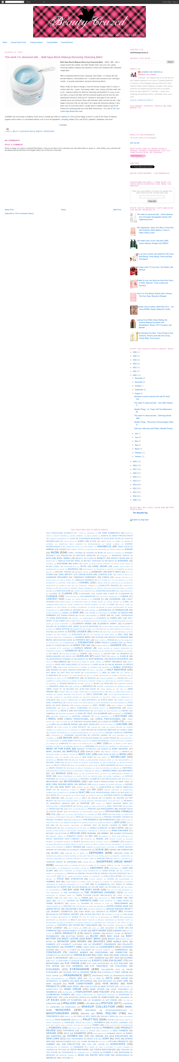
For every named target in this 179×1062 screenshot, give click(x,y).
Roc (91, 836)
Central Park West (67, 583)
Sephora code (121, 853)
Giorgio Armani (83, 648)
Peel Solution (114, 806)
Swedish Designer (67, 884)
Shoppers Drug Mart (114, 861)
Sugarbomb (124, 879)
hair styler (91, 986)
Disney (113, 613)
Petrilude (80, 809)
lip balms (52, 1000)
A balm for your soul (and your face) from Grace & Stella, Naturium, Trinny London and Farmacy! (155, 282)
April (137, 445)
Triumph (85, 903)
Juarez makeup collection (69, 694)
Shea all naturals (121, 858)
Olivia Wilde (65, 795)
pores (96, 1025)
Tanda (119, 884)
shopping (56, 1036)
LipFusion (55, 735)
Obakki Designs (111, 790)
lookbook (128, 1003)
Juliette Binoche (91, 697)
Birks (76, 563)
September (139, 390)
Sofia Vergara (65, 871)
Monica (116, 768)
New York (124, 781)
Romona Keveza (63, 841)
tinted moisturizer (105, 1050)
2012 (135, 488)
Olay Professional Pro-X (104, 792)
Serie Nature (70, 856)
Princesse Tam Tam (64, 817)
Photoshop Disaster (92, 811)
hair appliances (83, 981)
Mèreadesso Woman (121, 773)
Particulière (52, 806)
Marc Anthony (120, 749)
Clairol (53, 593)
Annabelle (104, 546)
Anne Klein (123, 546)
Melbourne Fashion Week (100, 760)
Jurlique (50, 700)
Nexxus (83, 784)
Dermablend (105, 610)
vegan (96, 1052)
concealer (53, 952)
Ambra (118, 541)
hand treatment (120, 989)
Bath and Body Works (58, 558)
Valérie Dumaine (95, 909)
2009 (135, 500)
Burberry (97, 572)
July (137, 434)
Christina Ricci (126, 591)
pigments (100, 1022)
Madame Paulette (74, 746)
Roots (77, 841)
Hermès (55, 670)
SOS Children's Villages (119, 844)
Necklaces (111, 779)
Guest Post (101, 656)
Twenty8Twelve (53, 906)
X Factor (110, 922)
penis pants (124, 1020)
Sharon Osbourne (54, 858)
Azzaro (90, 553)
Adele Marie (91, 536)
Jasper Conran (123, 681)
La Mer (52, 724)
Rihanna (91, 833)
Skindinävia (65, 868)
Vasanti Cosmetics (62, 912)
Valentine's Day (74, 909)
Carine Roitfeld (122, 577)
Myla (105, 773)
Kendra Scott (98, 708)
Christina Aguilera (106, 591)
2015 (135, 477)
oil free (78, 1016)
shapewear (98, 1033)
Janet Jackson (78, 681)
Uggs (91, 906)
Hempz (84, 667)
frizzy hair (75, 978)
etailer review (79, 961)
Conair (124, 596)
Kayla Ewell (117, 705)
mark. (129, 1007)
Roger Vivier (116, 839)
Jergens (87, 686)
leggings (124, 997)
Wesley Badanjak (106, 920)
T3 (80, 884)
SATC (81, 844)
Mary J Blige (69, 754)
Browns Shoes (81, 572)
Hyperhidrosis (91, 672)
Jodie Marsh (106, 689)
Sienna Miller (78, 865)
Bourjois (73, 569)
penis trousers (53, 1022)
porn (107, 1025)
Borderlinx (51, 569)
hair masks (111, 983)
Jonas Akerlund (81, 692)
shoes (129, 1033)
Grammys (124, 653)
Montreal (128, 768)
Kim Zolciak (112, 711)
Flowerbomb (68, 642)
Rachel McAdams (71, 825)
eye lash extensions (98, 963)
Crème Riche (97, 602)
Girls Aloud (103, 648)
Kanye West (107, 700)
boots (111, 939)
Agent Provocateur (122, 536)
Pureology (109, 820)
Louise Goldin (115, 741)
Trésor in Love (101, 903)
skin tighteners (74, 1039)
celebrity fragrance (104, 944)
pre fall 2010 (74, 1028)
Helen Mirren (115, 664)
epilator (63, 961)
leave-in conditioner (103, 997)
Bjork (85, 563)
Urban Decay (53, 909)
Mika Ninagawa (109, 762)
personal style (73, 1022)
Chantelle (115, 583)
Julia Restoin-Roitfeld (119, 694)
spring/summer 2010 (66, 1041)
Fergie (111, 640)
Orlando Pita (71, 798)
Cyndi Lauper (73, 604)
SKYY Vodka (99, 844)
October (138, 386)
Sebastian (127, 850)
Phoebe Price (126, 809)
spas (117, 1039)
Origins (55, 798)
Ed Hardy (61, 621)
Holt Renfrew (116, 670)
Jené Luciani (73, 686)
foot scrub (52, 975)
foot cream (121, 972)
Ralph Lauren (109, 825)
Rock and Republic (121, 836)
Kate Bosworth (103, 702)
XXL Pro (121, 922)
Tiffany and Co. (54, 898)
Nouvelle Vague (68, 790)
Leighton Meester (106, 730)
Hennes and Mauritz (100, 667)
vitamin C (108, 1052)
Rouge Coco (89, 841)
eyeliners (53, 969)
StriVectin (77, 879)
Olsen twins (79, 795)
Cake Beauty (65, 574)
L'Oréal (51, 719)
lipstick (106, 1003)
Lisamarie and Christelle (152, 72)
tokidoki (125, 1049)
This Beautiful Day (140, 513)
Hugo (77, 672)
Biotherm (62, 564)
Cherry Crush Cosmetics (82, 588)
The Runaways (52, 892)
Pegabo (129, 806)
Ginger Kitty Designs (60, 648)
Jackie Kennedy (107, 678)
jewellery (52, 997)
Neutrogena (72, 781)
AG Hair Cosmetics (109, 533)
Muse (76, 773)
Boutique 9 (88, 569)
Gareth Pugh (101, 645)
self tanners (120, 1031)
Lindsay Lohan (112, 732)
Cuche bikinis (113, 602)
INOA (113, 672)
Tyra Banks (81, 906)
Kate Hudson (119, 702)
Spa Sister (125, 871)
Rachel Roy (90, 825)
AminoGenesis (94, 544)
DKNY (112, 604)
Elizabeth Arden (82, 624)
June (137, 437)
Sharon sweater (73, 858)
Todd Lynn (73, 898)
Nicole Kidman (98, 784)
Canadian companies (85, 577)
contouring (101, 952)
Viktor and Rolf (93, 914)
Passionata (67, 806)
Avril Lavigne (75, 553)
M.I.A (92, 743)
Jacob (120, 678)
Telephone (54, 890)
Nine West (65, 787)
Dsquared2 (88, 618)
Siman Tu (92, 865)
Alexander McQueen (89, 538)
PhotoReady (73, 811)
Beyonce (109, 561)
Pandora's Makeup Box (62, 803)
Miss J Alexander (78, 765)
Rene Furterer (120, 831)
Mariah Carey (93, 751)
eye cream (72, 963)
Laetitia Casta (106, 724)
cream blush (82, 955)
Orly (84, 798)
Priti (78, 817)
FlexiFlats (54, 642)
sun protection (71, 1044)
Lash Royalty (79, 727)
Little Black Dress (89, 738)
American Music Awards (71, 544)
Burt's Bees (114, 572)
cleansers (106, 947)
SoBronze (114, 868)
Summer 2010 (53, 882)
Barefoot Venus (120, 555)
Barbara (104, 555)
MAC (99, 743)
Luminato (63, 743)
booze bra (125, 939)
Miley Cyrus (60, 765)
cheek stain (88, 947)
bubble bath (120, 942)
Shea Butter (103, 858)
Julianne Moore (71, 697)
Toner (85, 898)
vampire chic (83, 1052)
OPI (94, 789)
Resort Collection (56, 833)
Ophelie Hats (95, 795)
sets (66, 1033)
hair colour (53, 984)
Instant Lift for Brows (72, 675)
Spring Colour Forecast (114, 873)
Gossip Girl (110, 653)
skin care (52, 1039)
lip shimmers (95, 1000)
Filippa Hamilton (125, 640)
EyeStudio (77, 634)
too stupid (52, 1052)
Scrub (99, 849)
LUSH (115, 721)
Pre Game (116, 814)
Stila (60, 879)
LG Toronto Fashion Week (84, 721)
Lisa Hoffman (118, 735)
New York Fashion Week (59, 784)
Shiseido (72, 862)
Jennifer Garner (125, 683)
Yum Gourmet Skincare (113, 925)
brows (81, 941)
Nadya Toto (82, 776)
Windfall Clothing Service (79, 922)
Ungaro (100, 906)
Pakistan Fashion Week (68, 801)
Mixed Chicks (56, 768)
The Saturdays (72, 892)
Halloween (60, 662)
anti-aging (99, 930)
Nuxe (83, 790)
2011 (135, 492)
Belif (15, 131)
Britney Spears (63, 572)
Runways (129, 841)
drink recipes (80, 958)
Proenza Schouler (92, 817)
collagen (86, 950)
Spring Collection (87, 873)
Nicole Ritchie (115, 784)
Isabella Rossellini (121, 675)
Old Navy (125, 792)
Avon (55, 552)
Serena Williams (53, 856)
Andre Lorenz (113, 544)
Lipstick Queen (99, 735)
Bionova (49, 563)
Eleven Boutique (118, 621)
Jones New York (122, 692)
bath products (65, 933)
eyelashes (121, 966)
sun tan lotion (96, 1044)
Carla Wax (51, 580)
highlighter (84, 992)
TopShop (70, 901)
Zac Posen (73, 928)
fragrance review (123, 975)
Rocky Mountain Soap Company (63, 839)
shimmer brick (114, 1033)
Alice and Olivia (112, 538)
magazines (70, 1007)
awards (117, 931)
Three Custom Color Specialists (94, 895)
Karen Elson (124, 700)
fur (90, 978)
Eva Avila (107, 632)
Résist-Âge (71, 844)
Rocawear (103, 836)
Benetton (50, 561)
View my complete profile (141, 100)
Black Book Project (101, 563)
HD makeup (79, 659)
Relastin (104, 830)
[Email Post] (7, 129)
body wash (93, 939)
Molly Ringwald (85, 768)
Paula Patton (98, 806)
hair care (122, 981)
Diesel (65, 613)
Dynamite (101, 618)
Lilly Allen (97, 732)
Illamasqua (52, 675)
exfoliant (116, 960)
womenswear (122, 1055)
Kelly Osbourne (79, 708)
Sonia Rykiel (109, 871)
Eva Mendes (120, 632)
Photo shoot (56, 811)
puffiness (68, 1031)
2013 (135, 485)
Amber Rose (106, 541)
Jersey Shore (124, 686)
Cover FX (98, 599)
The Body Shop (90, 890)
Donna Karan (68, 615)
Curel (126, 602)
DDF (104, 604)
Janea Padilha (62, 681)
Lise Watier (64, 738)
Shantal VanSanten (121, 856)
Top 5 (59, 901)
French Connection (112, 642)
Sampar (89, 847)
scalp (92, 1030)
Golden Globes (70, 653)
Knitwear (117, 713)
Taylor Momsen (80, 887)
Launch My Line (98, 727)
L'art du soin (61, 721)
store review (88, 1041)
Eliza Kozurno (61, 623)
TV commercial (102, 884)
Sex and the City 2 (87, 856)
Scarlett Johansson (80, 850)
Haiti (48, 662)
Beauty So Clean (84, 558)
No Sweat (91, 787)
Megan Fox (62, 760)
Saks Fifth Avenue (54, 847)
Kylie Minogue (102, 716)
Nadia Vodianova (65, 776)
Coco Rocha (70, 596)
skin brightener (118, 1036)
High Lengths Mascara (74, 670)
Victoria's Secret (69, 914)
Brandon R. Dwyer (105, 569)
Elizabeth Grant (107, 624)
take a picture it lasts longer (114, 1047)
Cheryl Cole (102, 588)
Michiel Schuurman (90, 762)
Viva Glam (128, 914)
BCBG (100, 553)
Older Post (117, 210)
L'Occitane (120, 716)
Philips (92, 809)
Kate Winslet (63, 705)
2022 (135, 367)
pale (78, 1020)
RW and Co (52, 825)
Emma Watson (63, 629)
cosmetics (51, 955)
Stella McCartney (113, 876)
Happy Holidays (113, 662)
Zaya (94, 928)
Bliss (83, 566)
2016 (135, 473)
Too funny (117, 898)
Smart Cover (80, 868)
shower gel (75, 1036)
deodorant (62, 958)
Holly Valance (97, 670)
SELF (88, 844)
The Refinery (124, 890)
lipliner (89, 1003)
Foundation (86, 642)
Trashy (73, 903)
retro (82, 1030)
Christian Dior (62, 591)
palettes (90, 1019)
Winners (98, 922)
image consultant (84, 994)
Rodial (100, 839)
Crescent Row (81, 602)
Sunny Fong (85, 882)
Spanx (49, 873)
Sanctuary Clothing (105, 847)
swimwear (79, 1047)
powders (55, 1028)
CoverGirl (115, 599)
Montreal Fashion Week (61, 771)
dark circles (121, 955)
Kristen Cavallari (59, 716)
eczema (128, 958)
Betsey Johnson (92, 561)
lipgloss (68, 1003)
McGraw (49, 760)
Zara (85, 928)
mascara (63, 1009)
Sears (113, 850)
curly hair (103, 955)
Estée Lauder (77, 631)
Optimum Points (112, 795)
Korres (128, 713)
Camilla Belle (123, 574)
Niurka (80, 787)
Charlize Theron (86, 585)
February (138, 453)
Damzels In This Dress (56, 607)
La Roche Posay (69, 724)
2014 (135, 481)
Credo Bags (65, 602)
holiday (104, 992)
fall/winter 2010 (110, 969)
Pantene (85, 803)
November (139, 382)
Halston (75, 662)
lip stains (111, 1000)
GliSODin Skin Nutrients (113, 651)
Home (5, 42)
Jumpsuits (125, 697)
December (139, 378)
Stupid (110, 879)
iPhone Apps (122, 992)
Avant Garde (115, 549)
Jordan (49, 694)
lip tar (126, 1000)
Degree (77, 610)
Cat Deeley (120, 580)
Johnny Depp (64, 692)
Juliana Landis (53, 697)
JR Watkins (90, 678)
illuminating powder (58, 995)
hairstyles (52, 989)
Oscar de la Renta (101, 798)
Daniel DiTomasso (79, 607)
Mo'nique (71, 768)
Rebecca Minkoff (99, 828)
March (137, 449)
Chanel (84, 582)
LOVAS (105, 721)
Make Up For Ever (58, 749)
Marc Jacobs (53, 752)
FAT (88, 634)
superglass (51, 1047)
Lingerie (128, 733)
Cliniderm (124, 593)
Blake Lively (53, 566)
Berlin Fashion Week (69, 561)
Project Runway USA (57, 820)
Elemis (104, 621)
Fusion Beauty (62, 645)
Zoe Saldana (107, 928)
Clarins (67, 593)
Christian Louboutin (83, 591)
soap (105, 1039)
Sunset (106, 882)
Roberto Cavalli (75, 836)
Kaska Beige (87, 702)
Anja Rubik (88, 546)
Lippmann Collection (75, 735)
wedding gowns (66, 1055)
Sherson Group (54, 862)
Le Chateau (73, 730)
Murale (61, 773)
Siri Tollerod (123, 865)
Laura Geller (116, 727)
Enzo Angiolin (116, 629)
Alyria (93, 541)
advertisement (69, 931)
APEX (48, 536)
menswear (91, 1010)
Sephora (96, 852)
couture (65, 955)
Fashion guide (65, 640)
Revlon (75, 833)
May (137, 441)
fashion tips (70, 972)
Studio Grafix (96, 879)
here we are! (134, 143)
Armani (50, 549)
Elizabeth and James (68, 626)
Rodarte (88, 839)
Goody (84, 654)
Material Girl (52, 757)
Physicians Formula (119, 811)
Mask (123, 754)
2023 (135, 364)
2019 (135, 462)
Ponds (91, 814)
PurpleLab (125, 820)
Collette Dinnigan (108, 596)
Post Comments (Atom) (24, 213)
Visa (117, 914)
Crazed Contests (36, 42)
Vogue (75, 917)
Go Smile (53, 653)
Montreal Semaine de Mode (87, 771)
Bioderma (123, 561)
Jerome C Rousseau (105, 686)
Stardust (96, 876)
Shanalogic (104, 856)
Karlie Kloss (72, 702)
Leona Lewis (126, 730)
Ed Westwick (75, 621)
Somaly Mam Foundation (87, 871)
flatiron (106, 972)
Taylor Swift (98, 887)
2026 (135, 352)
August (138, 393)
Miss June (93, 765)
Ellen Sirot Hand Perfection (116, 626)
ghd (98, 978)
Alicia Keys (69, 541)
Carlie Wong (65, 580)
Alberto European (57, 538)
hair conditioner (81, 983)
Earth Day (116, 618)
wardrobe (124, 1052)
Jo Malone (68, 689)
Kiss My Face (85, 713)
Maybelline (118, 757)
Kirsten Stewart (66, 713)
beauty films (113, 933)
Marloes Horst (53, 754)
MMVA (118, 743)
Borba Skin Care (121, 566)
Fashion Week (83, 637)
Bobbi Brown (100, 566)
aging (84, 931)
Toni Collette (100, 898)
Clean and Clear (105, 593)
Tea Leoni (128, 887)
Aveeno (129, 549)
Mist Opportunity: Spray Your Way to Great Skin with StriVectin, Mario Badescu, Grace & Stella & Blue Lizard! (155, 230)
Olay (82, 792)
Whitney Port (124, 920)
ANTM (127, 533)
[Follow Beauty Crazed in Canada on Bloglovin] (138, 157)
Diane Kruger (52, 613)
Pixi (53, 814)
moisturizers (57, 1013)
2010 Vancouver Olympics (59, 533)
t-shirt (91, 1047)
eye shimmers (74, 966)
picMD (88, 1022)
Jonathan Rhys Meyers (101, 692)
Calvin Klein (85, 574)
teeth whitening (79, 1050)
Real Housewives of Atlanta (74, 828)
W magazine (104, 917)
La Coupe (129, 721)
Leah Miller (87, 730)
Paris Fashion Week (117, 803)
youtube (65, 1058)
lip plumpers (74, 1000)
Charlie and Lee (67, 585)
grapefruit (52, 981)
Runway (115, 842)
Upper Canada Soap (117, 906)
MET (111, 743)
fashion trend (88, 972)
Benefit (101, 558)
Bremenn (120, 569)
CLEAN (49, 574)
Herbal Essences (123, 667)
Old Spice (51, 795)
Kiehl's (64, 711)
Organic (128, 795)
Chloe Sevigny (117, 588)
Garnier (115, 645)
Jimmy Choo (52, 689)
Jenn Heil (109, 683)
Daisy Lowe (124, 604)
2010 (135, 496)
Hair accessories (118, 659)
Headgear (85, 664)
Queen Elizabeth (71, 822)
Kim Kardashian (82, 711)
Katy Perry (99, 705)
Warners (63, 920)
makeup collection (98, 1006)
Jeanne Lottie (84, 683)
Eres (128, 629)
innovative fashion (106, 994)
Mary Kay (85, 754)
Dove (103, 615)
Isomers (50, 678)
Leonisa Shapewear (58, 732)
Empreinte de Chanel (82, 629)
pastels (112, 1020)
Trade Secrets (55, 903)
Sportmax (59, 873)
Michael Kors (53, 762)
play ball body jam (55, 1025)
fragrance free (100, 975)
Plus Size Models (77, 814)
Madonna (90, 746)
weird (81, 1055)
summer (50, 1044)
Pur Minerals (90, 820)
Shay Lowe (89, 858)
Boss (62, 569)
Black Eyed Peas (122, 563)
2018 (135, 465)
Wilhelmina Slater (54, 922)
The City (111, 890)
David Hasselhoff (116, 607)
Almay (81, 541)
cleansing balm (27, 131)
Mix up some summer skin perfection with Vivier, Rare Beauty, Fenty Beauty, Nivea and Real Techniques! (155, 256)
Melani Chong (78, 760)
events (97, 960)
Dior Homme (90, 613)
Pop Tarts (103, 814)
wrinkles (51, 1058)
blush (94, 936)
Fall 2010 (123, 634)
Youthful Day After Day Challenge (77, 925)
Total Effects (105, 901)
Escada (50, 632)
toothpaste (68, 1052)
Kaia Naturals (89, 700)
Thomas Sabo (65, 895)
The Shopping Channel (100, 892)
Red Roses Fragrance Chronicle (82, 830)
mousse (85, 1014)
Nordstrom (105, 787)
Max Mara (102, 757)
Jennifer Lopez (56, 686)
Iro (88, 675)
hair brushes (105, 981)
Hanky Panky (95, 662)
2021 (135, 371)
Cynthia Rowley (91, 604)
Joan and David (88, 689)
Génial (113, 656)
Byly (128, 572)
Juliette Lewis (109, 697)
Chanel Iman (101, 583)
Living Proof (109, 738)
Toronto (85, 900)
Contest (52, 599)
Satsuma (61, 850)
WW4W (116, 917)
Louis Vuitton (98, 741)
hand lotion (97, 989)
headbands (67, 992)
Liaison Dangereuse (79, 732)
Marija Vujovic (111, 751)
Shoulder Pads (62, 865)
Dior (76, 612)
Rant (125, 825)
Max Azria (88, 757)
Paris (98, 803)
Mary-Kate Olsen (107, 754)
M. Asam (83, 743)
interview (124, 994)
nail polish (106, 1013)
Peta (70, 809)
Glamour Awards (91, 651)
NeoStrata (52, 782)
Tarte (63, 887)
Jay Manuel (51, 683)
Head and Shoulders (66, 664)
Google (96, 653)
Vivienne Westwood (59, 917)
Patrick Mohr (83, 806)
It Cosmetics (72, 678)
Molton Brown (102, 768)
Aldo (72, 538)
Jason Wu (109, 681)
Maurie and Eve (70, 757)
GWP (88, 645)
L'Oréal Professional (76, 719)
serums (51, 1033)
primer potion (91, 1028)
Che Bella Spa (61, 588)
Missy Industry (126, 765)
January (138, 456)
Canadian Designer (57, 577)
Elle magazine (90, 626)
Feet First (99, 640)
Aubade (63, 549)
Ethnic (96, 632)
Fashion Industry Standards (59, 637)
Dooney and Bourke (88, 615)
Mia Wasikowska (122, 760)
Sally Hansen (73, 847)
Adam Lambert (76, 536)
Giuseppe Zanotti (54, 651)
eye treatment (99, 966)
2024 (135, 360)
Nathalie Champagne (68, 779)
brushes (99, 941)
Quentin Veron (104, 822)
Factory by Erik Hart (104, 634)
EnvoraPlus (101, 629)
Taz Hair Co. (114, 887)
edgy (53, 961)
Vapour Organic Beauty (119, 909)
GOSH (76, 645)
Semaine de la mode (75, 853)
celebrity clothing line (74, 944)
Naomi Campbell (113, 776)
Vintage (108, 914)
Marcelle (73, 751)
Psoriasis (75, 820)
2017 (135, 469)
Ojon (72, 792)
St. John (68, 876)
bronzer (63, 941)
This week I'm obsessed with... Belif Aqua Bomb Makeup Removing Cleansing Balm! (54, 57)
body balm (113, 936)
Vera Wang (84, 911)
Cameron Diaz (105, 574)
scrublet (105, 1030)
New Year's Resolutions (102, 781)
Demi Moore (90, 610)
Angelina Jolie (73, 546)
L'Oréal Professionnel (108, 719)
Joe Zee (119, 689)
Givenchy (71, 651)
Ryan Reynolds (56, 844)
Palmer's (128, 801)
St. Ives (57, 876)
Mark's (125, 751)
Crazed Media (52, 42)
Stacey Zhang (82, 876)
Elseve (49, 629)
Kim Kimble (99, 711)
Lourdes (129, 741)
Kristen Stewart (81, 716)
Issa (59, 678)
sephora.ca (65, 117)
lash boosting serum (74, 997)
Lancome (122, 724)
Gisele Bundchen (121, 648)
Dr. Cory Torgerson (122, 615)
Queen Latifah (88, 822)
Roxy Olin (103, 841)
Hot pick (65, 672)
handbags (51, 992)
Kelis (63, 708)
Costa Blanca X (82, 599)
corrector (121, 952)
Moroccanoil (110, 771)
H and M (124, 656)
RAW (128, 822)
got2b (124, 978)
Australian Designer (97, 549)
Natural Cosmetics (91, 779)
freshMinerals (57, 978)
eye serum (52, 966)
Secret (55, 853)
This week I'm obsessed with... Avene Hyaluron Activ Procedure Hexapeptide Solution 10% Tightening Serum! (155, 216)
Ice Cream (125, 672)
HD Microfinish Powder (58, 659)
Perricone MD (56, 809)
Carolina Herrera (84, 580)
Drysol (75, 618)
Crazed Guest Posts (18, 42)
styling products (118, 1041)
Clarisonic (84, 593)
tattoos (62, 1049)
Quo (117, 822)
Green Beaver (53, 656)
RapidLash (51, 828)
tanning (50, 1049)
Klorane (102, 713)
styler (102, 1041)
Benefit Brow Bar (120, 558)
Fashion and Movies (106, 637)
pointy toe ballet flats (78, 1025)
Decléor (64, 610)
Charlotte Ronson (109, 585)
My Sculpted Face (90, 773)
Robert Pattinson (123, 833)
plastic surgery (119, 1022)
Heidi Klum (98, 664)
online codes (108, 1016)
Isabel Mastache (100, 675)
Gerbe (130, 645)
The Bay (67, 890)
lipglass (51, 1003)
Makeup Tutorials (86, 749)
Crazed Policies (67, 42)
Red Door (59, 830)
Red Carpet (118, 828)
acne (121, 928)
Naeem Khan (96, 776)
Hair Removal (96, 659)
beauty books (92, 933)
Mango (104, 749)
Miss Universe (108, 765)
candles (50, 944)
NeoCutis (126, 779)
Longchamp (54, 741)
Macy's (60, 746)
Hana (84, 662)
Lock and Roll (126, 738)
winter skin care (100, 1055)
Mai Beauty (125, 746)
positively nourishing (122, 1025)
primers (108, 1028)
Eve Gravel (62, 634)
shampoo (80, 1033)
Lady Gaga (89, 724)
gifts (109, 978)
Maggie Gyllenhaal (107, 746)
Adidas (104, 536)
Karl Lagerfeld (54, 702)
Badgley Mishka (114, 553)
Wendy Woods (88, 920)
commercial (121, 950)
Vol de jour (88, 917)
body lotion (70, 939)
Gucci (69, 656)
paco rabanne (63, 1020)
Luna (74, 743)
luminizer (55, 1007)
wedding (50, 1055)
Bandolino (66, 555)
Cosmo (68, 599)
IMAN (104, 672)
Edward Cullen (91, 621)
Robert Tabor (56, 836)
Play (63, 814)
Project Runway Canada (117, 817)
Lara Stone (63, 727)
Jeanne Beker (67, 683)
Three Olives (123, 895)
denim (49, 958)
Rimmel (105, 833)
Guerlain (83, 656)
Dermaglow (121, 610)
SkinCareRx (51, 868)
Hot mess (51, 672)
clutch (63, 950)
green (65, 981)
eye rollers (121, 963)
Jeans (97, 683)
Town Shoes (122, 901)
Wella (74, 920)
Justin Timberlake (69, 700)
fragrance (73, 975)
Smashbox (96, 868)
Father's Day (83, 640)
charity (70, 947)
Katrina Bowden (81, 705)
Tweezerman (121, 903)
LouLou (85, 741)
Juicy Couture (94, 694)
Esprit (61, 632)
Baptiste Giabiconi (86, 555)
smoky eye (92, 1039)
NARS (49, 776)
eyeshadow (79, 969)
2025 (135, 356)
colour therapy (103, 950)
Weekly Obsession (45, 131)
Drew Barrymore (59, 618)
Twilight (67, 906)
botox (49, 941)
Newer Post (9, 210)
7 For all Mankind (86, 533)
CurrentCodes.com (54, 604)
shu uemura (97, 1036)
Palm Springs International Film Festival (101, 801)
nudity (67, 1016)
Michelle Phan (71, 762)
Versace (100, 911)
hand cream (72, 989)
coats (73, 950)
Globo (130, 651)
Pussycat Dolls (53, 822)
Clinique (52, 596)
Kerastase (115, 708)
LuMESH (52, 743)
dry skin (114, 958)
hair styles (107, 986)
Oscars (120, 798)
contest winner (78, 952)
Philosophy (107, 809)
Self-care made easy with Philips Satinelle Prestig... (154, 428)
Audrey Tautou (77, 549)
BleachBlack (70, 566)
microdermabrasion (116, 1010)
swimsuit (65, 1047)
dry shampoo (97, 958)
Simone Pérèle (106, 865)
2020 (135, 375)
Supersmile (118, 882)
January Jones (95, 681)
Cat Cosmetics (104, 580)
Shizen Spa (87, 862)
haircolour (125, 986)
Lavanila (60, 730)
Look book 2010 (70, 741)
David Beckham (97, 607)
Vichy (113, 911)
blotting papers (75, 936)
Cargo (105, 577)
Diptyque (103, 613)
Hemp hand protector (68, 667)
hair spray (73, 986)
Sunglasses (71, 882)
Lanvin (49, 727)
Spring (70, 873)
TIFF (87, 884)
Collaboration (88, 596)
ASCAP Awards (60, 536)
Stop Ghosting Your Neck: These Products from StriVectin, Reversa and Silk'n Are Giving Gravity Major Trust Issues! (155, 335)
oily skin (91, 1016)
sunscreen (117, 1044)
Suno (97, 882)
